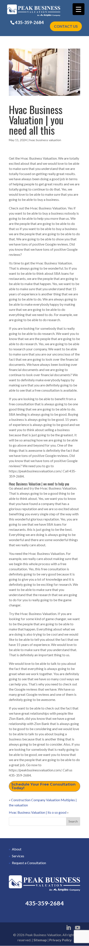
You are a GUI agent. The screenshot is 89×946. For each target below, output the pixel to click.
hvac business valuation (45, 140)
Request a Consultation (29, 863)
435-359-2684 (29, 22)
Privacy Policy (60, 940)
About (16, 849)
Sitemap (40, 940)
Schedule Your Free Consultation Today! (43, 786)
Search (73, 821)
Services (18, 856)
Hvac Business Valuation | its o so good (37, 812)
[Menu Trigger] (78, 9)
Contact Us (66, 26)
